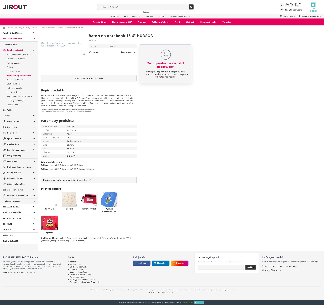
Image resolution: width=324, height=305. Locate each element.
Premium (142, 22)
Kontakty (161, 16)
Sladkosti (190, 22)
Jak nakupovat (76, 264)
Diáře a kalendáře (12, 212)
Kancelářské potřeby (16, 150)
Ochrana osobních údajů (80, 274)
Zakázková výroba (208, 22)
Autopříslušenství (15, 190)
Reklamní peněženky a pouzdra (20, 96)
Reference (136, 16)
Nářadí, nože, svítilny (16, 184)
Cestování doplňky (14, 92)
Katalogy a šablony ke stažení (180, 16)
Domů (4, 28)
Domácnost (12, 133)
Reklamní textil (11, 207)
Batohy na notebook (47, 28)
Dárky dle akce (10, 241)
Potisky (125, 16)
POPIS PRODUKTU (85, 78)
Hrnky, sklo (12, 127)
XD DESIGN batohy (15, 79)
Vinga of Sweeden (13, 201)
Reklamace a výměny (78, 277)
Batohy (10, 67)
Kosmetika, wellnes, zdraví (19, 195)
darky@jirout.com (273, 270)
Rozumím (199, 302)
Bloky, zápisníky (14, 155)
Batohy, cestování (31, 28)
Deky (7, 116)
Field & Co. (113, 46)
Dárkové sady (11, 44)
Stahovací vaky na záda (16, 59)
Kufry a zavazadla (14, 88)
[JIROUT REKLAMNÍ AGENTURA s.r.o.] (15, 7)
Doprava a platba (77, 269)
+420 (293, 4)
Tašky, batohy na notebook (19, 75)
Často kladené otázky (79, 272)
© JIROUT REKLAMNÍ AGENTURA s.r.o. (162, 292)
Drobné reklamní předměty (19, 167)
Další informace (187, 302)
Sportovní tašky (13, 71)
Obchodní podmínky (78, 267)
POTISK (100, 78)
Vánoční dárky (99, 22)
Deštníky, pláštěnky (16, 178)
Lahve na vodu (13, 121)
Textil (177, 22)
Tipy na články (149, 16)
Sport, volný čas (14, 138)
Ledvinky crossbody (15, 100)
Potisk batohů (12, 104)
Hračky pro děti (14, 172)
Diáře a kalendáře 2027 (122, 22)
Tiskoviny (226, 22)
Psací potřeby (13, 144)
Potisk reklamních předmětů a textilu (85, 282)
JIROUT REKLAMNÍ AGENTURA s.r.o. (18, 272)
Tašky (9, 110)
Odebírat (250, 267)
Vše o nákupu (113, 16)
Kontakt (73, 262)
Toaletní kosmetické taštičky (19, 54)
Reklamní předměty (160, 22)
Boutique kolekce (14, 84)
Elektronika (12, 161)
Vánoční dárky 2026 (13, 33)
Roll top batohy (13, 63)
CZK (291, 16)
